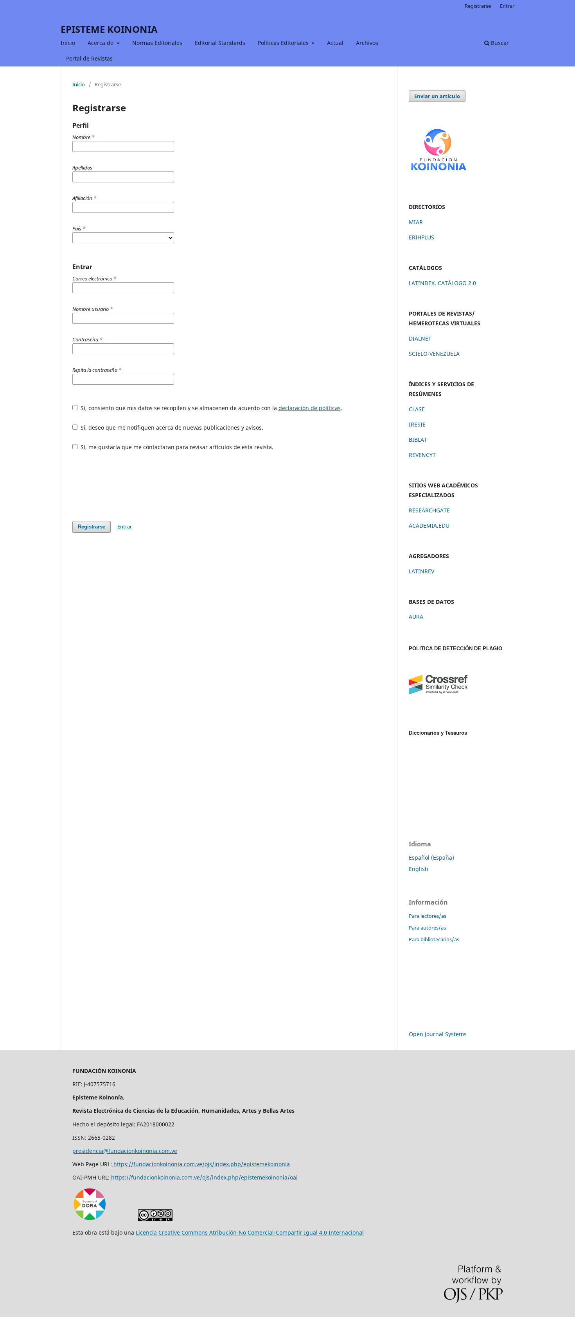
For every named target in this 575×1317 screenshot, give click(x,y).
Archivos (367, 42)
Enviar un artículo (437, 96)
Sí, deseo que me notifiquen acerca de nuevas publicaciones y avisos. (171, 427)
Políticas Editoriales (284, 42)
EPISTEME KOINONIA (109, 29)
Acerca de (101, 42)
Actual (335, 42)
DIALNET (420, 338)
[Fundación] (438, 173)
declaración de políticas (310, 408)
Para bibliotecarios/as (434, 939)
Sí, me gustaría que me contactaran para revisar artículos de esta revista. (176, 447)
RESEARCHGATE (429, 510)
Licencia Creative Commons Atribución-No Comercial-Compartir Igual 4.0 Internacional (250, 1232)
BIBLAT (418, 439)
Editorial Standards (220, 42)
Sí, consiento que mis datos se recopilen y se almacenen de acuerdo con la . (210, 408)
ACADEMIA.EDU (429, 525)
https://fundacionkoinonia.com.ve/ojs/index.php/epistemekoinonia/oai (204, 1177)
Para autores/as (427, 927)
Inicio (68, 42)
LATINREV (421, 571)
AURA (416, 616)
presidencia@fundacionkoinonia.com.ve (124, 1151)
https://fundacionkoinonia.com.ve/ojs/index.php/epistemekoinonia (201, 1164)
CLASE (417, 409)
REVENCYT (422, 455)
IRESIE (417, 424)
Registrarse (478, 5)
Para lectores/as (427, 915)
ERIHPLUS (421, 237)
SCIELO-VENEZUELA (434, 353)
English (418, 869)
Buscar (499, 42)
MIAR (416, 222)
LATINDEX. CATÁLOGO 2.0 (442, 283)
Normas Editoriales (157, 42)
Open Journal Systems (438, 1034)
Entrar (507, 5)
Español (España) (431, 857)
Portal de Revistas (89, 58)
